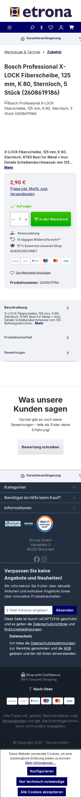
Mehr (8, 167)
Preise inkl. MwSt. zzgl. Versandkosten (29, 191)
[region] (40, 125)
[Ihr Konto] (61, 27)
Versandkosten (14, 721)
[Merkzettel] (51, 27)
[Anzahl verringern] (13, 219)
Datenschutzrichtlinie (50, 624)
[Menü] (9, 27)
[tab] (37, 315)
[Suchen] (32, 27)
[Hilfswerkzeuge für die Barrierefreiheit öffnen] (41, 27)
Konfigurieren (42, 771)
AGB (67, 648)
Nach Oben (43, 689)
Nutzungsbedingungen (22, 629)
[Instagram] (44, 560)
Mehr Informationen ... (40, 763)
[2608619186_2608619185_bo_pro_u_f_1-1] (40, 125)
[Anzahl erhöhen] (26, 219)
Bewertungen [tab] (14, 352)
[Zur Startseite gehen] (40, 11)
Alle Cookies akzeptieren (42, 792)
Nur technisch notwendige (41, 781)
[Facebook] (37, 560)
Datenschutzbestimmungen (53, 643)
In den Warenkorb (53, 219)
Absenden (64, 610)
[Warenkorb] (71, 27)
